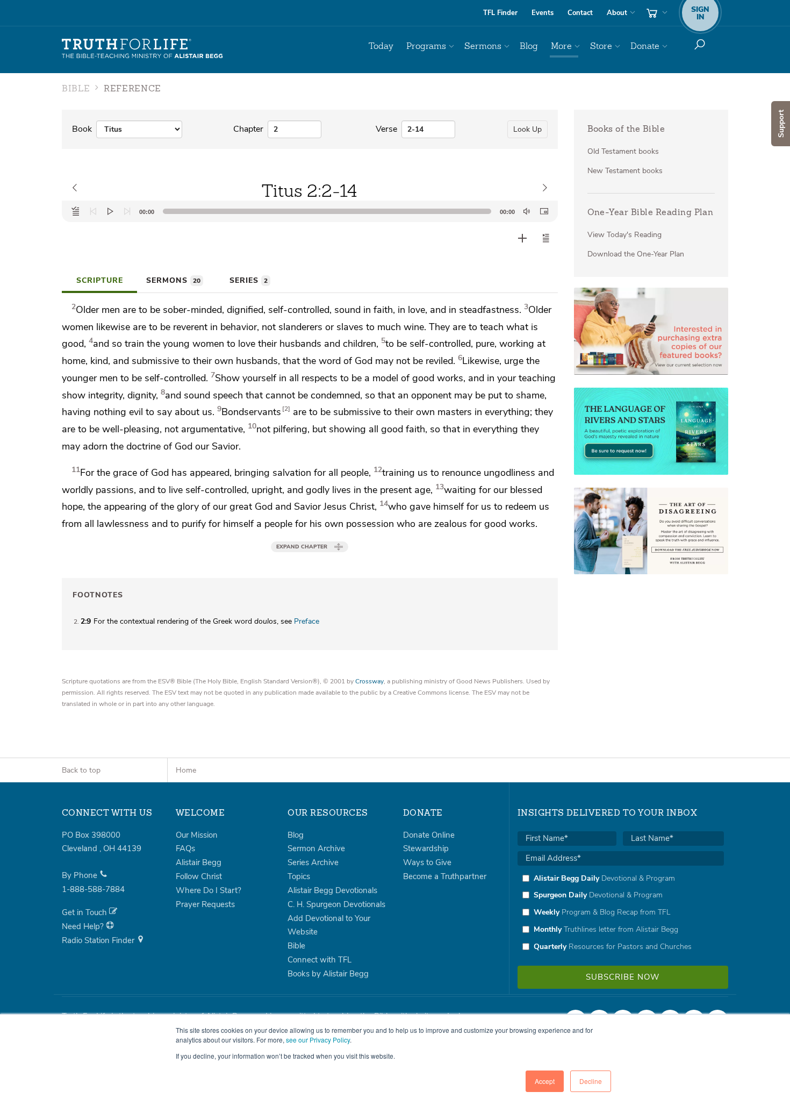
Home (186, 770)
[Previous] (93, 211)
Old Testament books (623, 151)
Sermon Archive (316, 848)
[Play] (110, 211)
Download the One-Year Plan (635, 254)
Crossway (369, 681)
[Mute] (526, 211)
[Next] (127, 211)
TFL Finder (500, 13)
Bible (296, 945)
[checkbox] (621, 912)
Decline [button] (590, 1081)
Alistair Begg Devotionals (332, 890)
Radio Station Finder (99, 940)
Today (381, 46)
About (617, 13)
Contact (580, 13)
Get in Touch (85, 912)
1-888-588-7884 (93, 889)
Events (543, 13)
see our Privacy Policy (318, 1039)
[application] (310, 211)
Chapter (248, 129)
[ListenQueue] (75, 211)
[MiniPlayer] (543, 211)
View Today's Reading (624, 235)
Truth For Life (142, 49)
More (561, 46)
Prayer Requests (205, 904)
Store (601, 46)
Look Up (527, 129)
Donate (644, 46)
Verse (386, 129)
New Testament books (625, 171)
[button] (546, 238)
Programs (426, 46)
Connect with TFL (319, 959)
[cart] (655, 13)
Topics (299, 876)
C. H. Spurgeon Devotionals (336, 904)
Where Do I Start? (208, 890)
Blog (529, 46)
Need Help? (84, 926)
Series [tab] (248, 280)
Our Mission (197, 835)
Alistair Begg (198, 862)
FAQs (185, 848)
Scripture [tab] (99, 280)
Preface (306, 621)
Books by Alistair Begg (328, 973)
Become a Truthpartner (444, 876)
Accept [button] (545, 1081)
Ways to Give (427, 862)
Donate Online (429, 835)
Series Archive (313, 862)
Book (82, 129)
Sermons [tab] (173, 280)
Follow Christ (199, 876)
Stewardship (426, 848)
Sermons (482, 46)
